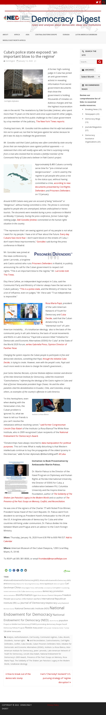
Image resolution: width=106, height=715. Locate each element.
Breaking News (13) (93, 109)
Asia (27, 34)
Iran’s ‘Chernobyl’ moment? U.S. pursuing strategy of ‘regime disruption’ (55, 678)
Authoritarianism (21, 637)
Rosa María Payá (54, 303)
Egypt (35, 595)
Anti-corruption (59, 584)
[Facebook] (100, 2)
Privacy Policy (53, 705)
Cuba (23, 591)
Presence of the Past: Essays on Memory (44, 657)
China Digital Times (27, 588)
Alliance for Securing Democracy (27, 584)
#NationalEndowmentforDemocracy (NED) (55, 580)
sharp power (37, 628)
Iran (18, 603)
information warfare (31, 598)
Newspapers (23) (92, 114)
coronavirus (48, 588)
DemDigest (10, 61)
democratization (9, 595)
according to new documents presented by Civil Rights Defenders (52, 187)
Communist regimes (48, 637)
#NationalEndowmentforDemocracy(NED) (21, 580)
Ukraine (7, 631)
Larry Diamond (63, 603)
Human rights (19, 640)
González (41, 241)
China (17, 587)
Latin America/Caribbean (86, 34)
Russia (28, 627)
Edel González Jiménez (27, 219)
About (5, 34)
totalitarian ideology (19, 664)
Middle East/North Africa (14, 40)
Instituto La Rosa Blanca (55, 647)
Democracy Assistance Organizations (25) (93, 138)
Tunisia (66, 628)
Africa (17, 34)
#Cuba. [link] (62, 454)
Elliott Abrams (42, 595)
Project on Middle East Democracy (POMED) (20, 624)
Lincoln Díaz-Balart (31, 654)
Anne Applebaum (46, 584)
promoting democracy (46, 624)
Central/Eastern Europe (46, 34)
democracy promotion (53, 591)
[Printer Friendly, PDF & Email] (67, 570)
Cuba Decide (26, 644)
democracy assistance (34, 591)
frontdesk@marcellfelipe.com (53, 558)
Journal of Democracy (33, 602)
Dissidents (8, 640)
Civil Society (34, 637)
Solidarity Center (58, 628)
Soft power (47, 628)
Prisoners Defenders (60, 190)
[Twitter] (97, 2)
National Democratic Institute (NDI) (32, 608)
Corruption (56, 588)
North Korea (54, 621)
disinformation (24, 595)
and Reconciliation (37, 640)
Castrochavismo (53, 640)
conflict (17, 644)
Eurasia (66, 34)
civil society (39, 588)
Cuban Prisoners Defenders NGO (46, 644)
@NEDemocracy (10, 584)
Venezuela (16, 631)
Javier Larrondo (40, 650)
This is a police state (30, 289)
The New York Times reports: (50, 121)
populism (63, 620)
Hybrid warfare (15, 599)
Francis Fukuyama (55, 595)
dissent (66, 637)
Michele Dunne (9, 609)
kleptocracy (51, 602)
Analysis (10, 637)
